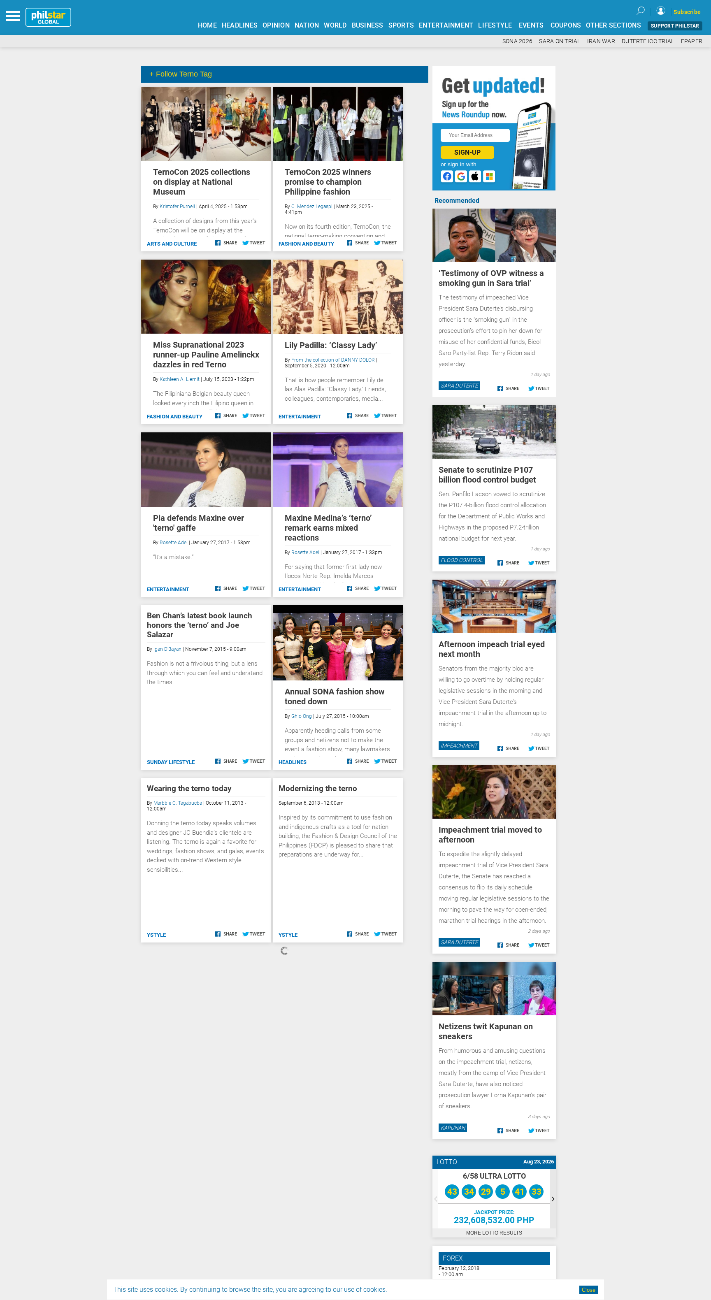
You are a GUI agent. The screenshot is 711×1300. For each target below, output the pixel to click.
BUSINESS (367, 25)
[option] (494, 1198)
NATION (307, 25)
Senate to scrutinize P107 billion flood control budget (487, 475)
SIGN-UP (467, 152)
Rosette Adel (174, 543)
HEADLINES (240, 25)
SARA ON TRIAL (559, 41)
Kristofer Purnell (177, 206)
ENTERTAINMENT (446, 25)
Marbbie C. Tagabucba (177, 803)
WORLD (335, 25)
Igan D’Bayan (167, 649)
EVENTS (531, 25)
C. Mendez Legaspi (311, 206)
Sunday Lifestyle (171, 762)
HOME (207, 25)
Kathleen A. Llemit (180, 379)
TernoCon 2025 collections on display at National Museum (201, 182)
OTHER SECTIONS (613, 25)
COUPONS (566, 25)
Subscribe (687, 12)
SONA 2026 (517, 41)
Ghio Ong (301, 716)
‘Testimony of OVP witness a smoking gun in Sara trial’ (491, 278)
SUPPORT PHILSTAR (675, 26)
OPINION (276, 25)
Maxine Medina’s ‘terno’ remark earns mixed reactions (328, 528)
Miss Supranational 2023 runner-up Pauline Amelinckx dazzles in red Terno (206, 354)
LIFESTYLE (495, 25)
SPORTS (401, 25)
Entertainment (300, 416)
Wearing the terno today (189, 788)
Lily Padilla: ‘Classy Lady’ (331, 345)
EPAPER (692, 41)
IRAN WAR (601, 41)
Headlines (293, 762)
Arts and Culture (172, 244)
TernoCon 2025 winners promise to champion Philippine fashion (328, 182)
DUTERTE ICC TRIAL (648, 41)
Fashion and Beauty (306, 244)
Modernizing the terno (318, 788)
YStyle (156, 935)
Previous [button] (435, 1198)
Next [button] (553, 1198)
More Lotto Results (494, 1233)
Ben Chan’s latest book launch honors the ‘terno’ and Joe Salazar (199, 625)
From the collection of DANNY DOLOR (333, 360)
